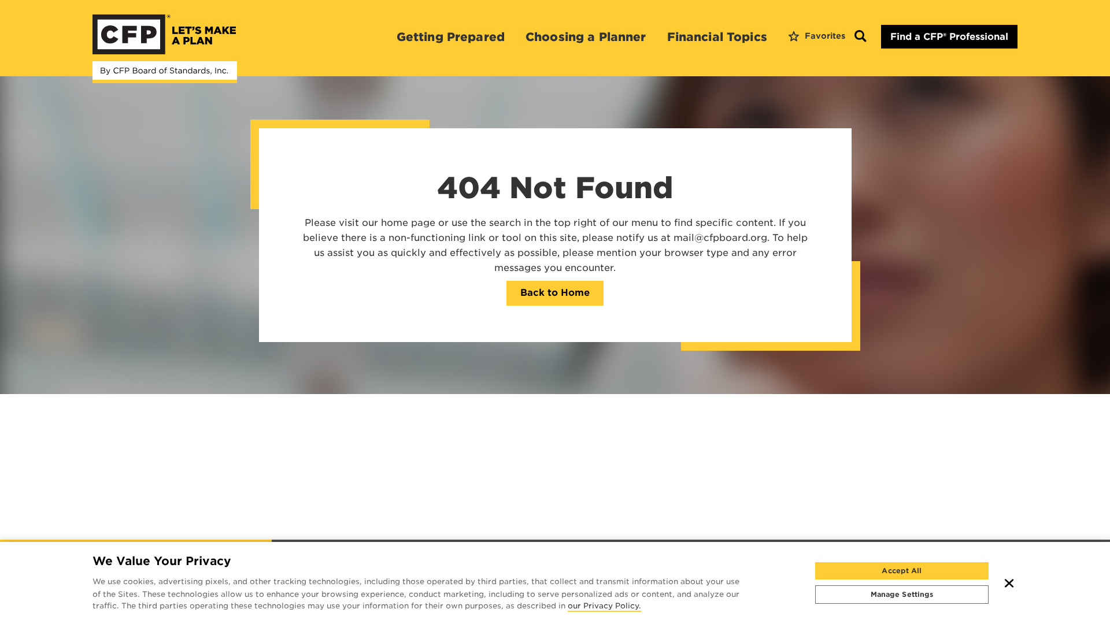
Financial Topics (717, 37)
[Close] (1009, 583)
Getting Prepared (451, 37)
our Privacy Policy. (604, 607)
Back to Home (555, 292)
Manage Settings (902, 594)
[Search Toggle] (860, 36)
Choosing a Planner (586, 37)
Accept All (902, 570)
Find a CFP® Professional (949, 36)
